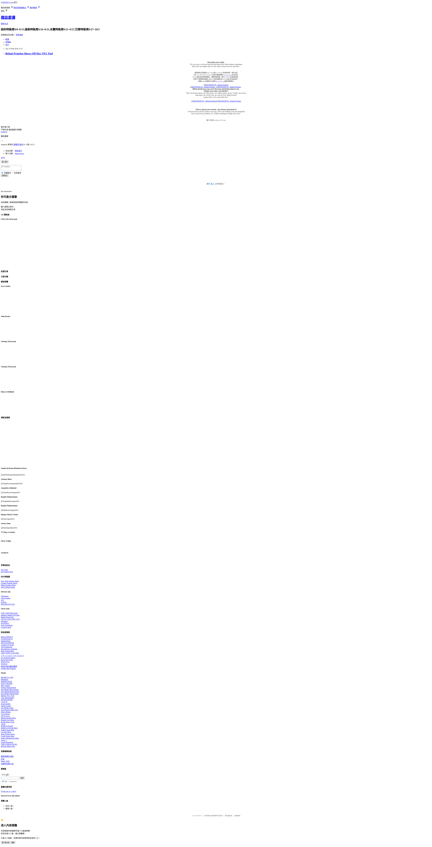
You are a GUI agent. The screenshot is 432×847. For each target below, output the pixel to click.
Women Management (8, 688)
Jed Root (4, 664)
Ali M (3, 724)
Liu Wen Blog (6, 732)
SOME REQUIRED (8, 669)
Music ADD (5, 761)
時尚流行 (18, 151)
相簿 (7, 39)
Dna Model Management (10, 694)
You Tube (4, 570)
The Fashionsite (6, 647)
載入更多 (5, 162)
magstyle (4, 132)
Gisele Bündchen (7, 742)
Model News (19, 153)
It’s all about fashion (8, 658)
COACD (4, 702)
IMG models (5, 686)
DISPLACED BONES (9, 728)
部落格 (8, 42)
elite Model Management (10, 690)
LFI (2, 600)
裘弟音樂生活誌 (7, 756)
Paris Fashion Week (8, 587)
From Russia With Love (9, 710)
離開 (12, 842)
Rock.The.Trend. (7, 660)
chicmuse (4, 621)
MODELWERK (7, 700)
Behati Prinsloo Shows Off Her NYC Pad (29, 53)
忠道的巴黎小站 (7, 764)
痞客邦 (16, 144)
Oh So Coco (5, 716)
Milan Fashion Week (8, 585)
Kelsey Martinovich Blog (10, 738)
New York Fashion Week (10, 581)
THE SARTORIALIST (9, 613)
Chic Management (7, 698)
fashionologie (5, 641)
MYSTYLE (5, 662)
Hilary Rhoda (6, 712)
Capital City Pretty (7, 645)
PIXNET (199, 815)
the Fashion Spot (7, 572)
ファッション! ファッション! (12, 656)
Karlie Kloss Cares (7, 722)
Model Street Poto (7, 617)
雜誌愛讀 (8, 17)
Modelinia (4, 679)
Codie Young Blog (7, 736)
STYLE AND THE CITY (10, 619)
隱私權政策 (228, 815)
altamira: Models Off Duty (10, 615)
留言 (21, 144)
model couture (6, 706)
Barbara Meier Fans (8, 746)
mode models (5, 704)
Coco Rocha (5, 714)
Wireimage (5, 596)
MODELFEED (6, 681)
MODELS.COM (7, 677)
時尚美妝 (19, 35)
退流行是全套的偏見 (9, 666)
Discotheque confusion (9, 649)
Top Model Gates (7, 708)
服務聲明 (237, 815)
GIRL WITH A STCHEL (10, 653)
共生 (2, 759)
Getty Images (5, 598)
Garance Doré (6, 627)
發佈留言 (5, 175)
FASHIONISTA (7, 639)
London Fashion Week (9, 583)
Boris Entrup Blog (7, 651)
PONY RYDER (6, 684)
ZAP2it (3, 602)
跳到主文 (4, 24)
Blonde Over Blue (7, 720)
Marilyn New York (7, 696)
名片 (7, 45)
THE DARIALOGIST (9, 744)
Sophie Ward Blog (7, 730)
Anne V (4, 740)
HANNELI (5, 623)
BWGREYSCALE (8, 604)
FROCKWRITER (7, 643)
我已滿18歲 (5, 842)
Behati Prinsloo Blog (8, 718)
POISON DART (7, 726)
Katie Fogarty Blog (8, 734)
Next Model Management (10, 692)
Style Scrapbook (7, 625)
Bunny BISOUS (7, 637)
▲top (3, 157)
